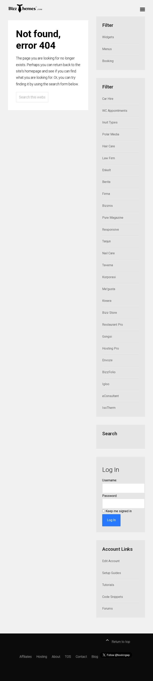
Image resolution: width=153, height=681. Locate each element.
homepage (33, 71)
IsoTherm (109, 408)
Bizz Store (109, 313)
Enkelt (106, 170)
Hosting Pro (110, 348)
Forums (107, 608)
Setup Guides (111, 573)
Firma (106, 194)
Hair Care (108, 146)
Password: (109, 496)
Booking (108, 61)
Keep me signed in (119, 511)
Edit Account (111, 561)
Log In (111, 520)
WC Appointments (114, 111)
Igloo (105, 384)
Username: (109, 480)
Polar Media (110, 134)
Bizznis (107, 206)
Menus (107, 49)
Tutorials (108, 585)
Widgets (108, 37)
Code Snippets (112, 597)
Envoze (107, 360)
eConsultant (110, 396)
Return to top (120, 642)
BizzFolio (109, 372)
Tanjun (106, 241)
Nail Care (108, 253)
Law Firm (108, 158)
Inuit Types (110, 122)
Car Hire (107, 99)
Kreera (106, 301)
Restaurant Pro (112, 324)
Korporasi (109, 277)
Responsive (110, 229)
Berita (106, 182)
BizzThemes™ (25, 8)
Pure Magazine (112, 218)
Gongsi (107, 336)
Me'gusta (108, 289)
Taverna (107, 265)
